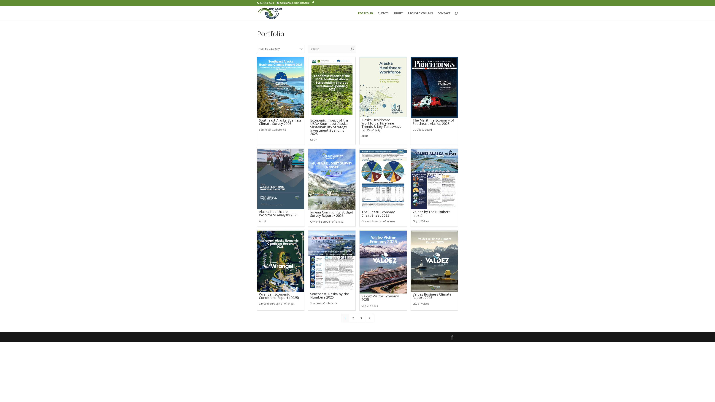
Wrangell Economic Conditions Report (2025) (279, 296)
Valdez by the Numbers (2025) (431, 213)
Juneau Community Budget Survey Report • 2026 (331, 214)
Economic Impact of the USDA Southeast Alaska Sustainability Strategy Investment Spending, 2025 (329, 127)
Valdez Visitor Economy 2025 (380, 298)
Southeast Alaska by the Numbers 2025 (329, 295)
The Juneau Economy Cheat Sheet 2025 (378, 214)
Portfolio (365, 13)
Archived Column (420, 13)
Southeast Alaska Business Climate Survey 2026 (280, 122)
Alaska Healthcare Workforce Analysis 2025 (278, 213)
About (398, 13)
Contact (444, 13)
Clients (383, 13)
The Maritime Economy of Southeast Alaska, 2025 (433, 122)
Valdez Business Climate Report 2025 (432, 296)
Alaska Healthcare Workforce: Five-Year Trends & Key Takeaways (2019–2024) (381, 125)
